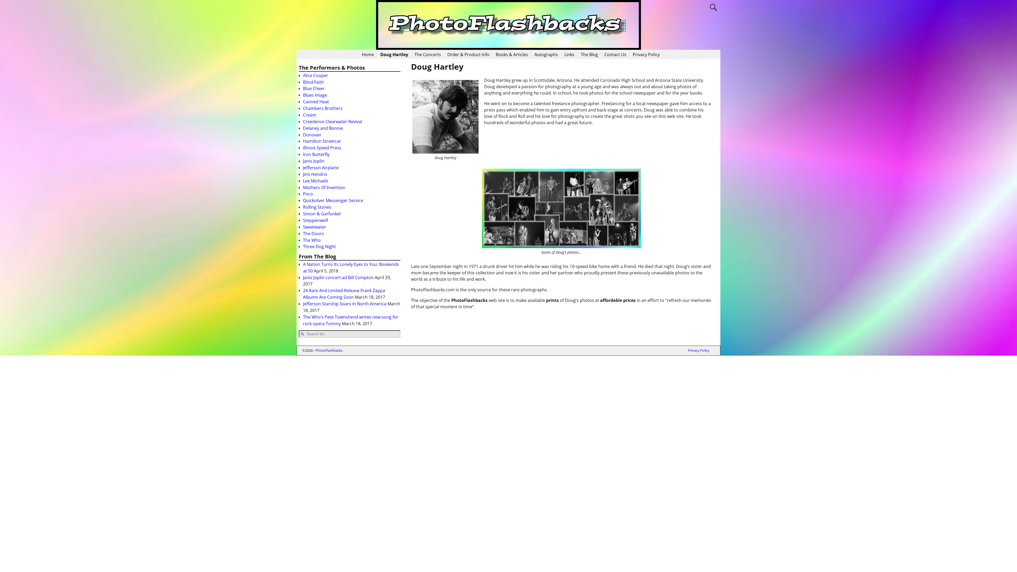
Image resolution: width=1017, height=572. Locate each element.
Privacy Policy (646, 54)
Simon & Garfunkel (322, 214)
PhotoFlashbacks (328, 350)
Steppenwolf (315, 220)
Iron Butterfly (316, 154)
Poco (308, 194)
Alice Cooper (315, 75)
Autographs (546, 54)
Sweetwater (314, 227)
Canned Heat (316, 102)
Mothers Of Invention (324, 187)
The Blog (589, 54)
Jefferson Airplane (321, 168)
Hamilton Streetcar (322, 141)
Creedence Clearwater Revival (332, 121)
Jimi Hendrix (315, 174)
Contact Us (615, 54)
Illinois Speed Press (322, 148)
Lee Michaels (315, 181)
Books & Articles (512, 54)
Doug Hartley (394, 54)
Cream (309, 115)
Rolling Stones (317, 207)
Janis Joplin (313, 161)
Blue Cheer (314, 88)
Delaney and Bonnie (323, 128)
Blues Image (315, 95)
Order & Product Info (468, 54)
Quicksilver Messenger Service (333, 200)
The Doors (313, 233)
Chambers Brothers (322, 108)
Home (368, 54)
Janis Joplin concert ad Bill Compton (338, 277)
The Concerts (427, 54)
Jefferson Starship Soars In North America (344, 304)
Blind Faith (313, 82)
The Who (312, 240)
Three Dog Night (319, 246)
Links (569, 54)
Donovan (312, 135)
